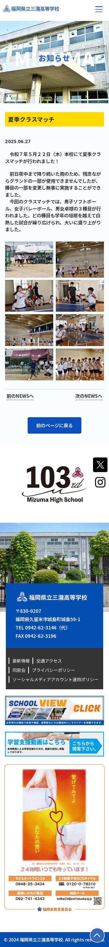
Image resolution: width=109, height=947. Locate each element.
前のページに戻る (54, 425)
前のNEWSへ (20, 395)
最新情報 (21, 660)
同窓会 (18, 670)
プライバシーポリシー (53, 670)
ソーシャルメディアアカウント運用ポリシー (55, 679)
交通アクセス (49, 660)
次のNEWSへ (88, 395)
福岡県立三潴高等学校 (35, 8)
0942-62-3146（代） (47, 627)
